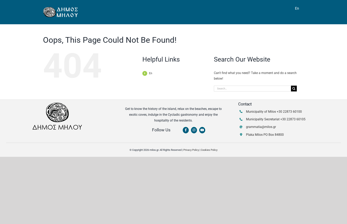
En (150, 73)
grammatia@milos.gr (261, 127)
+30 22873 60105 (292, 119)
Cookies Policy (209, 149)
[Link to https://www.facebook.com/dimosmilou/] (186, 130)
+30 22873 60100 (289, 112)
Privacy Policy (191, 149)
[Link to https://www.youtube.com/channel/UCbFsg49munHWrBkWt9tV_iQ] (202, 130)
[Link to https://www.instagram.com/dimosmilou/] (194, 130)
